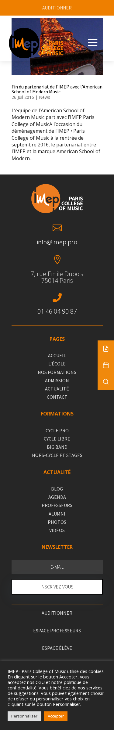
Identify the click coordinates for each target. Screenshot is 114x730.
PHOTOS (57, 522)
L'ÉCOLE (57, 364)
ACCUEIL (57, 355)
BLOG (57, 489)
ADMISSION (57, 380)
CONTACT (57, 397)
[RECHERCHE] (106, 381)
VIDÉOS (57, 530)
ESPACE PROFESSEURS (57, 631)
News (44, 97)
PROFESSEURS (57, 505)
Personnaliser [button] (24, 716)
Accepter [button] (56, 716)
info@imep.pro (57, 242)
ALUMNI (57, 514)
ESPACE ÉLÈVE (57, 648)
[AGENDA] (106, 365)
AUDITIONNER (57, 8)
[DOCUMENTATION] (106, 348)
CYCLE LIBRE (57, 439)
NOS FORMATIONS (57, 372)
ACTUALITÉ (57, 389)
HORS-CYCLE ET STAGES (57, 455)
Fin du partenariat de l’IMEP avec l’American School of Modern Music (57, 89)
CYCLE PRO (57, 430)
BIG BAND (57, 447)
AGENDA (57, 497)
